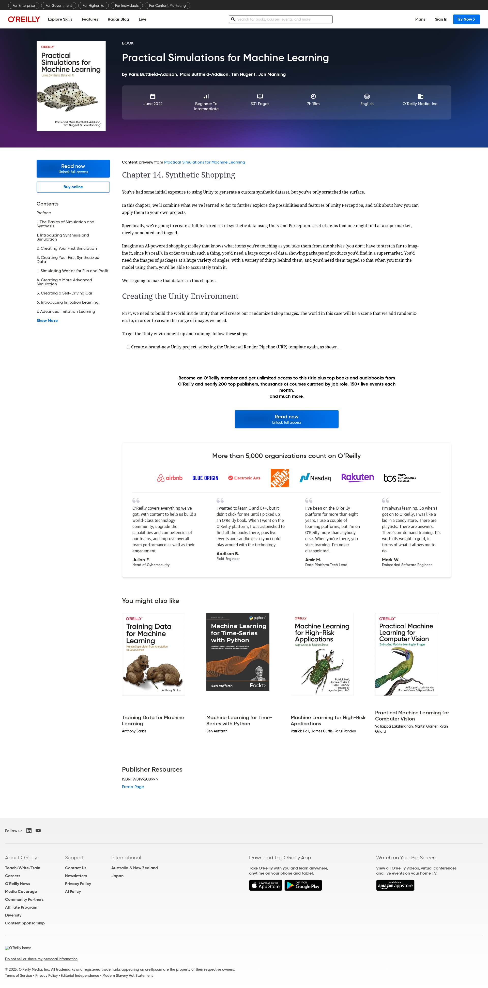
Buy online (73, 186)
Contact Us (75, 868)
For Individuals (127, 5)
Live (142, 19)
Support (74, 857)
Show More (47, 321)
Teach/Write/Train (22, 868)
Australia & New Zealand (134, 868)
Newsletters (76, 875)
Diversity (13, 915)
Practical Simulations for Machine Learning (204, 162)
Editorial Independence (80, 975)
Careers (12, 875)
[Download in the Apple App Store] (265, 889)
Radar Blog (118, 19)
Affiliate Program (21, 907)
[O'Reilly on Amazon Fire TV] (395, 889)
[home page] (24, 19)
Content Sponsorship (25, 923)
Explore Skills (60, 19)
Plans (420, 19)
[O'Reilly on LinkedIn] (29, 830)
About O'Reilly (21, 857)
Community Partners (24, 899)
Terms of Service (18, 975)
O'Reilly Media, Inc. (420, 103)
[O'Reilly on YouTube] (38, 830)
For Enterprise (23, 5)
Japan (117, 875)
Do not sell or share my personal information (41, 959)
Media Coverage (21, 891)
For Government (58, 5)
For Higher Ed (93, 5)
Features (90, 19)
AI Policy (73, 891)
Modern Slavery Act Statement (127, 975)
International (126, 857)
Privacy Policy (78, 883)
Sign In (441, 19)
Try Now (464, 19)
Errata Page (133, 786)
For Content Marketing (167, 5)
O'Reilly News (17, 883)
